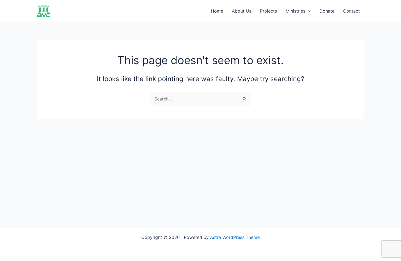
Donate (326, 11)
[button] (308, 11)
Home (217, 11)
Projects (268, 11)
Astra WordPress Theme (235, 237)
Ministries (295, 11)
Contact (351, 11)
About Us (241, 11)
